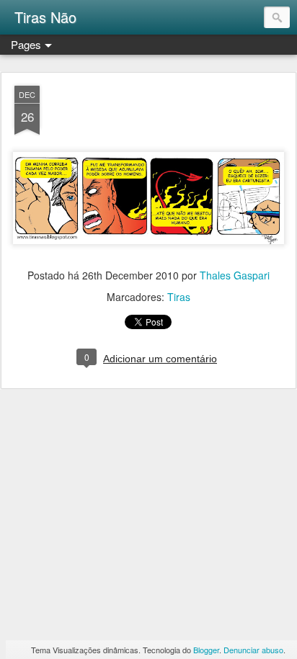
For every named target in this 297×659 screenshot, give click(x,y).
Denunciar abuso (253, 649)
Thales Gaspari (235, 275)
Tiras (178, 297)
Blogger (206, 649)
